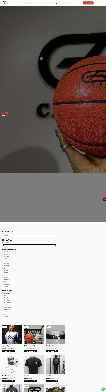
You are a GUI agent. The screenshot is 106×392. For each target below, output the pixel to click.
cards (6, 258)
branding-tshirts (9, 302)
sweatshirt (7, 279)
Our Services (37, 3)
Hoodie (48, 376)
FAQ (59, 3)
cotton (6, 261)
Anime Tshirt (6, 346)
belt (5, 295)
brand (6, 297)
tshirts (6, 286)
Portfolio (50, 3)
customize (7, 263)
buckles (6, 256)
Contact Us (65, 3)
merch (6, 275)
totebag (6, 284)
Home (24, 3)
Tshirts (26, 376)
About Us (30, 3)
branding (6, 300)
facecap (6, 265)
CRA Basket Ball (29, 346)
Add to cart (7, 351)
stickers (6, 277)
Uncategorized (8, 251)
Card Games (6, 376)
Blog (55, 3)
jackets (6, 272)
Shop (44, 3)
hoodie (6, 270)
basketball (7, 254)
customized (7, 307)
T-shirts (6, 282)
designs (6, 309)
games (6, 268)
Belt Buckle (50, 346)
